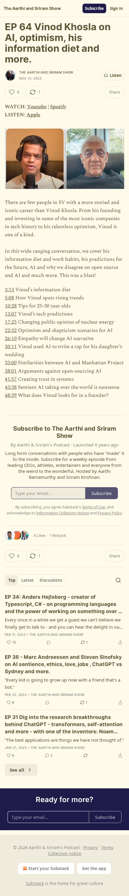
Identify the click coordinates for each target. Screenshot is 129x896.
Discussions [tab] (51, 580)
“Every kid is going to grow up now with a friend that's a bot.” (62, 683)
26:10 (11, 338)
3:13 (9, 290)
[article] (64, 619)
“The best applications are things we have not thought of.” (64, 740)
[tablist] (35, 580)
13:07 (11, 314)
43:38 (11, 387)
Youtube (36, 107)
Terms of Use (93, 507)
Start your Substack (48, 868)
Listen (116, 75)
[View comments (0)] (48, 642)
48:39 (11, 395)
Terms (107, 847)
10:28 (11, 306)
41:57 (11, 379)
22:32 (11, 330)
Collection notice (64, 853)
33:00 (11, 363)
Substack (35, 883)
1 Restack (57, 535)
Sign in (116, 8)
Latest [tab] (27, 580)
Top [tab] (11, 580)
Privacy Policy (110, 513)
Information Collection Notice (62, 513)
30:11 (11, 347)
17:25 (11, 322)
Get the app (94, 868)
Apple (33, 115)
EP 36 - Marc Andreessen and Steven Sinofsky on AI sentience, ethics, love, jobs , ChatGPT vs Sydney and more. (63, 664)
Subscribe (94, 8)
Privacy (90, 847)
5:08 (9, 298)
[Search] (118, 580)
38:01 (11, 371)
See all (17, 770)
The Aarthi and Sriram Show (46, 72)
